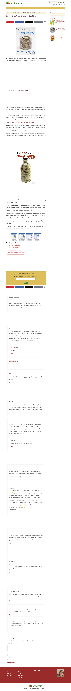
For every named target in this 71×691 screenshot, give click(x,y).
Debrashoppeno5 (12, 361)
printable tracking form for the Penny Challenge (32, 130)
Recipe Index (9, 675)
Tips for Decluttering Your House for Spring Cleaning (60, 37)
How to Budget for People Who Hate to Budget (16, 254)
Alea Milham (13, 347)
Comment (9, 643)
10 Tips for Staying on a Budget (13, 245)
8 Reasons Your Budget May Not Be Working (16, 252)
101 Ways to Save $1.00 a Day (13, 247)
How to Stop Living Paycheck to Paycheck (15, 250)
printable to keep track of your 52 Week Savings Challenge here (22, 122)
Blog (8, 671)
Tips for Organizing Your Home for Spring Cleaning (60, 29)
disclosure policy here (28, 20)
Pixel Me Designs (37, 689)
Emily (10, 373)
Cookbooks (9, 673)
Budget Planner (26, 228)
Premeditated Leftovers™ (14, 3)
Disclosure (20, 677)
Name (8, 653)
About (19, 671)
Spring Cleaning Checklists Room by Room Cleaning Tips (60, 21)
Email (8, 657)
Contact (19, 673)
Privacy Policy (21, 675)
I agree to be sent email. (26, 280)
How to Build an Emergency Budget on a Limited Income (18, 255)
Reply (10, 309)
